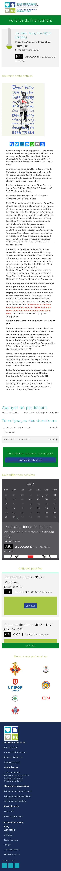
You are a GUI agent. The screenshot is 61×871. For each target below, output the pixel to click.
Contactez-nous (14, 822)
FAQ (6, 826)
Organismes (11, 767)
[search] (57, 8)
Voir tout (30, 645)
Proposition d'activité (30, 460)
